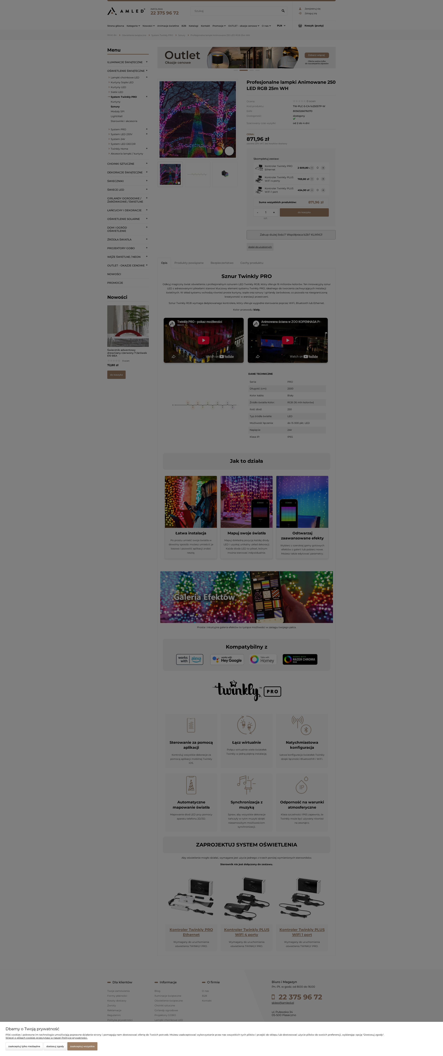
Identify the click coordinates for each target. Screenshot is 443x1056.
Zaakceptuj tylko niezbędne (24, 1046)
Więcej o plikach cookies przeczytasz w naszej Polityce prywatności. (47, 1037)
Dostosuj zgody (55, 1046)
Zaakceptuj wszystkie (82, 1046)
